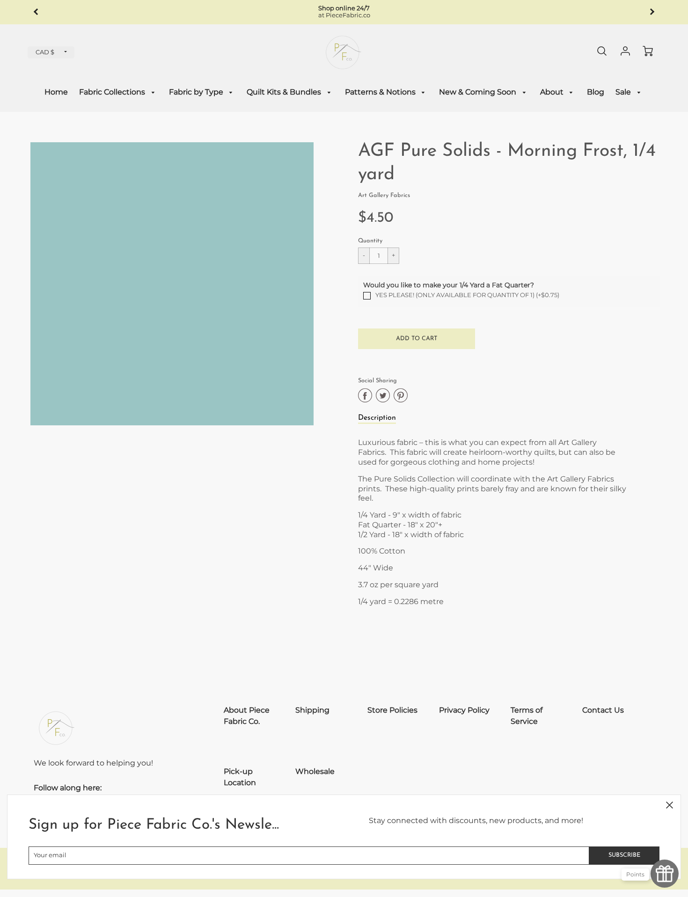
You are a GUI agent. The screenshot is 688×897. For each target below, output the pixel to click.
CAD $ (45, 52)
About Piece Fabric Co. (247, 716)
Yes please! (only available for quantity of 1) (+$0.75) (467, 295)
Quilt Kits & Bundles (285, 92)
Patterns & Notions (381, 92)
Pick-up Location (240, 777)
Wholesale (315, 771)
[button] (416, 338)
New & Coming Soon (478, 92)
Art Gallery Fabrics (384, 195)
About (552, 92)
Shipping (312, 710)
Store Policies (392, 710)
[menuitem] (56, 92)
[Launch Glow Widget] (665, 874)
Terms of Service (526, 716)
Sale (624, 92)
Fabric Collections (113, 92)
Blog (595, 92)
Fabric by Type (197, 92)
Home (56, 92)
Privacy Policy (464, 710)
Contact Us (603, 710)
